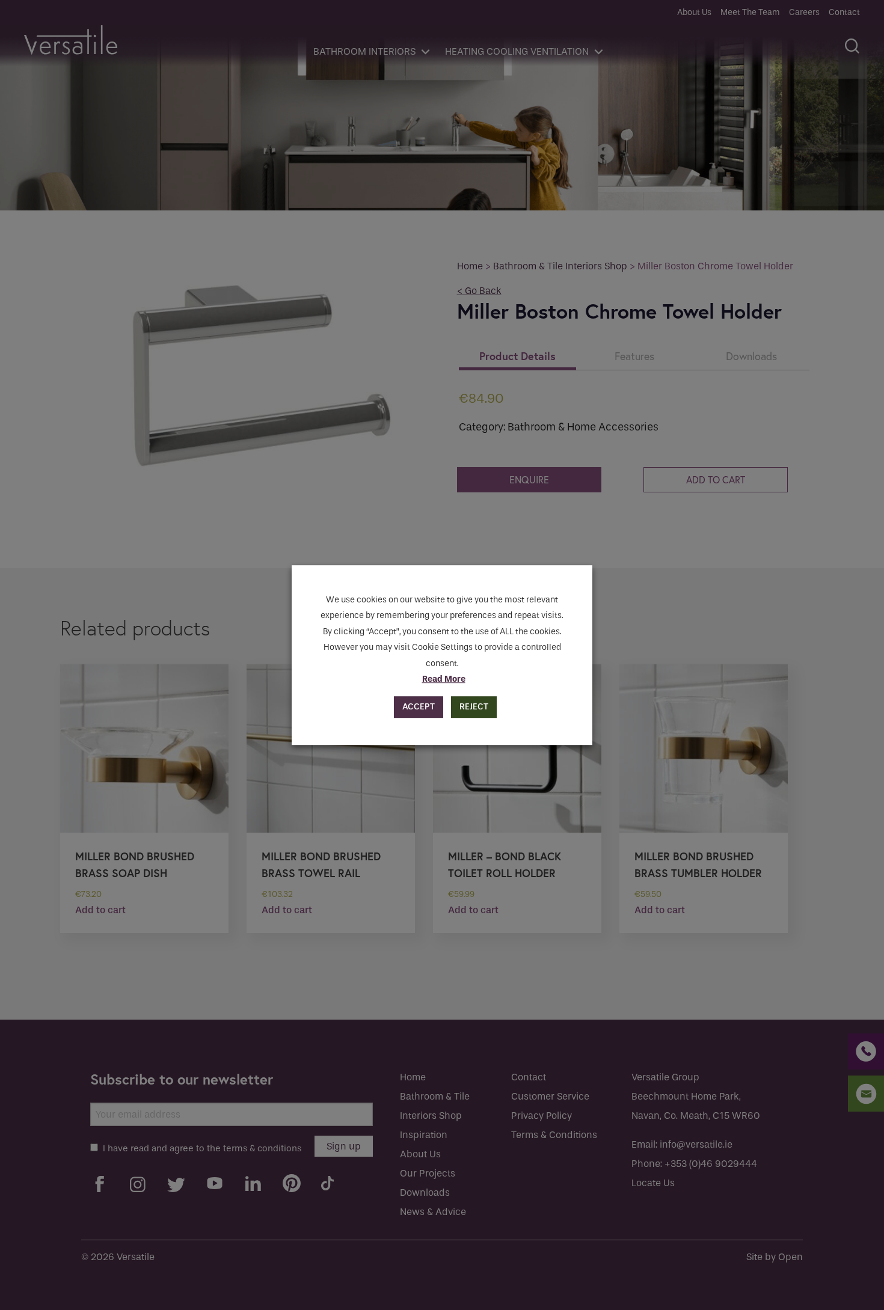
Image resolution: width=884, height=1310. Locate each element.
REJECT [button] (473, 707)
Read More (443, 679)
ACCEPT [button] (418, 707)
